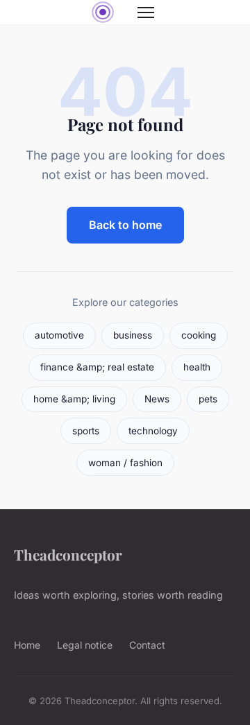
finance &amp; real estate (97, 367)
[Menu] (146, 12)
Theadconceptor (68, 554)
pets (208, 398)
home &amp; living (74, 398)
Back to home (125, 225)
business (132, 335)
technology (153, 430)
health (196, 367)
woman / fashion (125, 462)
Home (27, 645)
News (156, 398)
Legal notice (84, 645)
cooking (198, 335)
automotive (59, 335)
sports (85, 430)
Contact (147, 645)
